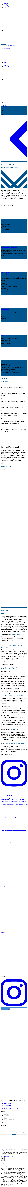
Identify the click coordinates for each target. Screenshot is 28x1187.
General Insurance (5, 335)
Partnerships (6, 1115)
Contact (5, 1118)
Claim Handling (4, 361)
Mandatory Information (9, 1119)
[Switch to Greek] (15, 30)
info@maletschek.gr (5, 48)
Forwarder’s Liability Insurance (9, 247)
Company (6, 1114)
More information (5, 1156)
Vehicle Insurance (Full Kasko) (5, 273)
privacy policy (21, 1132)
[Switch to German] (15, 42)
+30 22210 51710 (8, 45)
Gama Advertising (10, 1150)
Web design (3, 1150)
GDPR (5, 1121)
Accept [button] (11, 1156)
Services (6, 1117)
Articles (5, 1122)
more (2, 232)
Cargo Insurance (5, 309)
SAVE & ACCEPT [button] (5, 1185)
